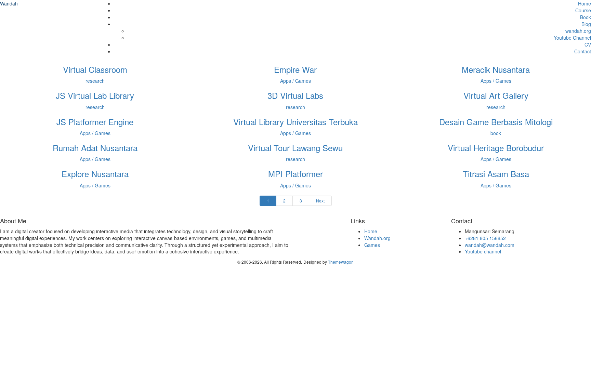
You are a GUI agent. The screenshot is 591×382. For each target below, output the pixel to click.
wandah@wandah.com (489, 244)
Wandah (9, 3)
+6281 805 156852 (485, 238)
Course (583, 10)
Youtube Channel (572, 37)
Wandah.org (377, 238)
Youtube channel (483, 251)
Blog (586, 24)
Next (320, 200)
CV (588, 44)
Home (584, 3)
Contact (582, 51)
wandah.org (578, 30)
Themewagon (341, 262)
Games (372, 244)
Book (585, 17)
